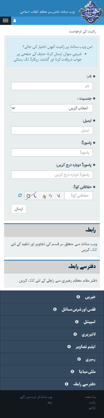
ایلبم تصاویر (85, 347)
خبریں (90, 297)
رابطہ (49, 402)
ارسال (19, 209)
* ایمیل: (89, 120)
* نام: (91, 76)
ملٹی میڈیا (87, 372)
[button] (5, 21)
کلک (93, 249)
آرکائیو (92, 408)
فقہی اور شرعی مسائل (78, 310)
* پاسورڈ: (88, 142)
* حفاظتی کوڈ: (84, 187)
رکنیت (92, 402)
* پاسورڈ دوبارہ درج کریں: (76, 165)
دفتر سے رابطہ (84, 384)
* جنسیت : (86, 98)
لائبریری (88, 334)
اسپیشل (89, 322)
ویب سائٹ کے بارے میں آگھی (36, 397)
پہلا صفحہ (90, 397)
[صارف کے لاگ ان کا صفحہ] (14, 21)
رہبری (90, 359)
